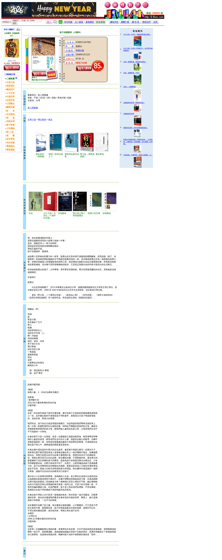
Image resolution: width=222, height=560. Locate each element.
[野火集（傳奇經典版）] (87, 142)
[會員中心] (130, 8)
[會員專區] (90, 23)
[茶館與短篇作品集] (72, 142)
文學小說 (32, 119)
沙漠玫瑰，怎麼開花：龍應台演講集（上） (138, 155)
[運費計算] (125, 23)
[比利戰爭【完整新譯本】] (12, 48)
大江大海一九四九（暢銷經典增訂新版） (137, 34)
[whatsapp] (60, 23)
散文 (50, 119)
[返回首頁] (155, 23)
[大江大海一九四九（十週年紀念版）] (50, 201)
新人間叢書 (33, 108)
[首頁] (145, 8)
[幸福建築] (65, 201)
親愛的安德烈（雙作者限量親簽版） (135, 128)
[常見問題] (138, 8)
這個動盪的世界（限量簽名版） (134, 103)
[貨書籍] (100, 23)
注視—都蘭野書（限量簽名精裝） (134, 62)
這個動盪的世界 (128, 114)
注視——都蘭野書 (129, 87)
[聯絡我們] (146, 23)
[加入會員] (122, 8)
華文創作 (42, 119)
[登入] (49, 23)
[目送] (36, 201)
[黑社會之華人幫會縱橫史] (80, 201)
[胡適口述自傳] (95, 201)
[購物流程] (114, 23)
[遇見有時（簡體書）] (42, 142)
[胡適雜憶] (110, 201)
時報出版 (80, 50)
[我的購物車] (115, 8)
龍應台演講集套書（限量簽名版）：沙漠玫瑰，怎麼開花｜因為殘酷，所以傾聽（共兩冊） (138, 142)
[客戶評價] (55, 23)
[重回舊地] (103, 142)
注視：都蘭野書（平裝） (131, 73)
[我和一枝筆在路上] (56, 142)
